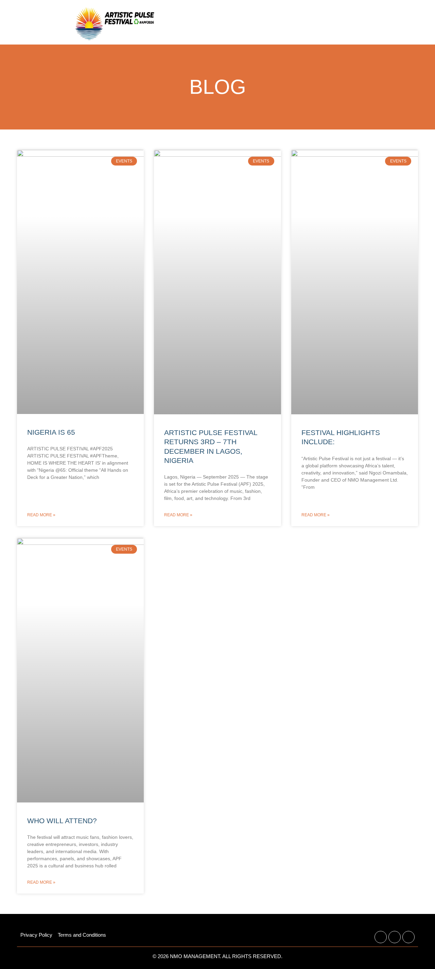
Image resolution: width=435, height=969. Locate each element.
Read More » (41, 515)
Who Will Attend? (62, 821)
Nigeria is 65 (51, 432)
